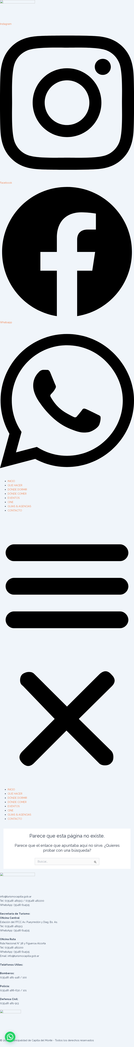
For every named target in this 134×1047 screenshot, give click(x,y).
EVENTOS (14, 497)
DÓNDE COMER (17, 493)
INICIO (11, 481)
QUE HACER (15, 485)
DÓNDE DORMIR (17, 489)
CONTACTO (15, 510)
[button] (67, 651)
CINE (10, 502)
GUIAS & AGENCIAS (19, 506)
